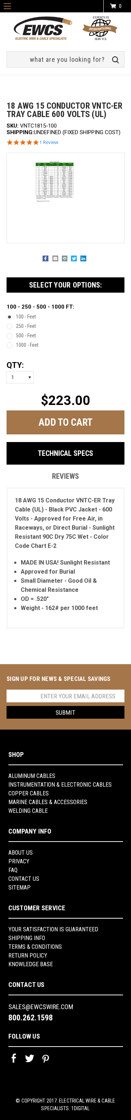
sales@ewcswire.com (40, 1007)
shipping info (26, 938)
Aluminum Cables (31, 775)
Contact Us (23, 878)
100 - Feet (26, 317)
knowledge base (30, 964)
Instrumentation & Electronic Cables (60, 784)
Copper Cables (28, 793)
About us (20, 852)
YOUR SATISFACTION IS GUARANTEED (53, 929)
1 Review (48, 142)
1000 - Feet (27, 345)
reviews (65, 476)
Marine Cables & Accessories (47, 802)
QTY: (15, 365)
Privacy (18, 861)
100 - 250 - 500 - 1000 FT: (40, 307)
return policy (27, 955)
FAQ (12, 870)
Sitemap (19, 887)
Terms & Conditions (35, 946)
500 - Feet (26, 335)
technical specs (65, 453)
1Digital (80, 1108)
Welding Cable (28, 810)
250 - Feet (26, 326)
